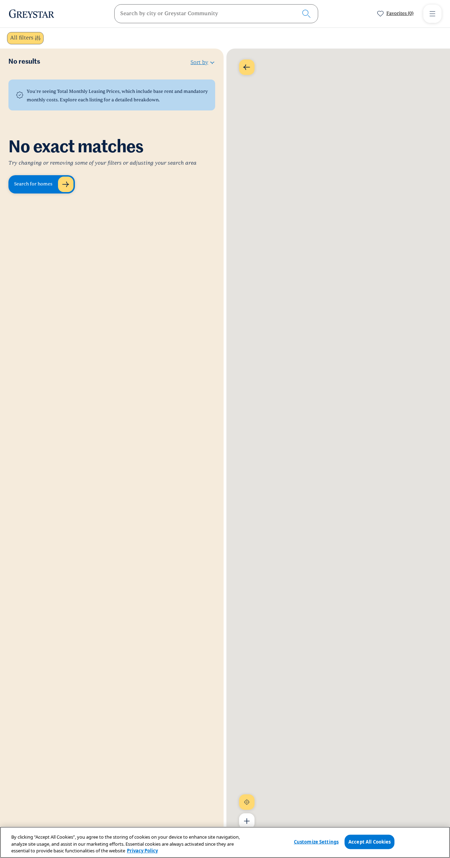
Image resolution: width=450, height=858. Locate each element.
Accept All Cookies (369, 841)
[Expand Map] (247, 67)
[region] (225, 842)
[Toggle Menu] (432, 14)
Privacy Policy (142, 850)
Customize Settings (316, 841)
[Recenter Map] (247, 802)
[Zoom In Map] (247, 821)
